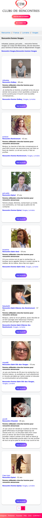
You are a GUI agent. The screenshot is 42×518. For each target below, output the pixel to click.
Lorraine (32, 99)
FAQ (25, 516)
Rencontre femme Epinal (11, 210)
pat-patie (5, 193)
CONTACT (37, 516)
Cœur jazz (6, 475)
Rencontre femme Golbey (12, 99)
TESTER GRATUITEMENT (21, 16)
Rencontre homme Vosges (26, 51)
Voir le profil (21, 106)
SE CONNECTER (21, 23)
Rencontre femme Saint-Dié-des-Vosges (18, 381)
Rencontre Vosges (9, 51)
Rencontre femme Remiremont (14, 156)
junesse (5, 137)
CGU (30, 516)
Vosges (25, 99)
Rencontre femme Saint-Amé (13, 267)
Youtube (19, 516)
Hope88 (5, 362)
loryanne (5, 250)
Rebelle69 (6, 306)
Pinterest (11, 516)
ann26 (4, 419)
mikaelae (5, 80)
